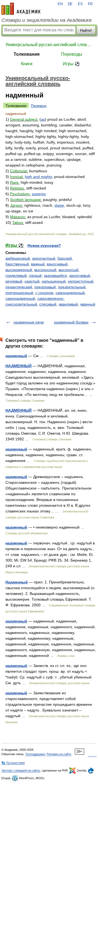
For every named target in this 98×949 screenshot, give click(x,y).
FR (90, 4)
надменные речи (29, 322)
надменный (16, 356)
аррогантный (43, 258)
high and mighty (38, 176)
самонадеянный (70, 292)
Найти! (86, 30)
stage (59, 205)
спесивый (47, 304)
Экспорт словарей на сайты (20, 770)
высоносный (45, 270)
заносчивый (79, 275)
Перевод (38, 105)
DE (70, 4)
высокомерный (18, 270)
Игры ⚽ (71, 63)
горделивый (16, 275)
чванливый (68, 304)
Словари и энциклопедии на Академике (46, 20)
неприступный (80, 281)
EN (60, 4)
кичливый (13, 281)
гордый (35, 275)
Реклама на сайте (59, 754)
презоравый (45, 287)
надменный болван (71, 322)
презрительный (71, 287)
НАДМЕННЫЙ (18, 366)
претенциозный (19, 292)
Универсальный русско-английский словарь (49, 44)
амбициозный (17, 258)
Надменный (16, 582)
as (43, 119)
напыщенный (54, 281)
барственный (17, 264)
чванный (87, 304)
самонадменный (20, 298)
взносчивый (57, 264)
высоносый (68, 270)
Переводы (71, 54)
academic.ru (21, 9)
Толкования (26, 54)
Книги (26, 63)
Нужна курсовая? (44, 245)
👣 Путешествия (13, 762)
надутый (31, 281)
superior (39, 194)
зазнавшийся (55, 275)
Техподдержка (35, 754)
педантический (18, 287)
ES (80, 4)
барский (64, 258)
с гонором (44, 292)
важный (38, 264)
